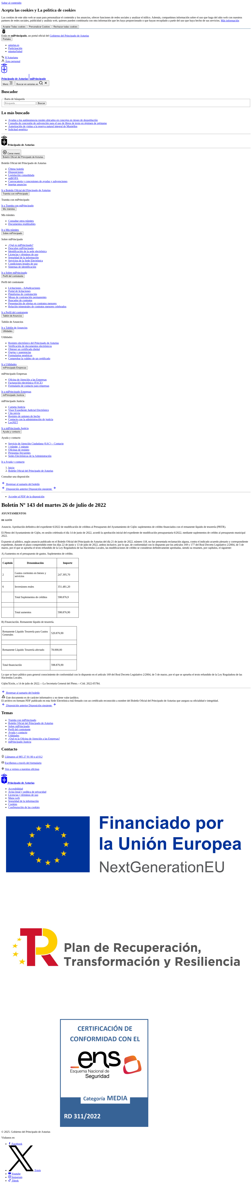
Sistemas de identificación (22, 266)
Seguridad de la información (23, 257)
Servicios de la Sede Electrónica (25, 260)
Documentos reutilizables (21, 224)
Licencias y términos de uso (23, 254)
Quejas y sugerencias (19, 352)
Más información (230, 20)
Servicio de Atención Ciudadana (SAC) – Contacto (36, 443)
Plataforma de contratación (22, 294)
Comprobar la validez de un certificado (29, 358)
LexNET (13, 422)
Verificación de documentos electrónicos (30, 346)
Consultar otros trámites (21, 220)
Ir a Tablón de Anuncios (14, 327)
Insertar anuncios (17, 184)
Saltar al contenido (11, 2)
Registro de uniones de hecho (24, 416)
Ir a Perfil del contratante (14, 312)
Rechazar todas (65, 26)
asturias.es (13, 45)
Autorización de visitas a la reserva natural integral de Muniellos (42, 126)
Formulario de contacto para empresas (28, 385)
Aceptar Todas (14, 26)
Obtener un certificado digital (24, 349)
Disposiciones (15, 172)
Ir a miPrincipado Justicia (15, 428)
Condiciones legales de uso (23, 263)
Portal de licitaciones (19, 291)
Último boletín (16, 168)
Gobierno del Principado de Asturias (69, 35)
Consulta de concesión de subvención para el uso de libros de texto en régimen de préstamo (57, 123)
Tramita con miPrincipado (22, 720)
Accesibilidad (15, 788)
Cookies (12, 804)
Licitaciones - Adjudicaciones (24, 287)
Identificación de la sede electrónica (27, 251)
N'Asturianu (11, 57)
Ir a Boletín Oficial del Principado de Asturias (26, 190)
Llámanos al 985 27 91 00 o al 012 (24, 756)
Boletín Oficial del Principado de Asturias (30, 470)
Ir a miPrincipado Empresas (16, 391)
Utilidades (13, 735)
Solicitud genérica (18, 129)
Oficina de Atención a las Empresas (27, 379)
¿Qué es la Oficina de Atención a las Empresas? (34, 738)
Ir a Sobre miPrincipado (14, 272)
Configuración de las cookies (24, 807)
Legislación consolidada (21, 175)
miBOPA (13, 178)
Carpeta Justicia (16, 406)
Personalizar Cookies (39, 26)
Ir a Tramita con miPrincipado (17, 205)
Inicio (11, 467)
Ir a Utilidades (9, 364)
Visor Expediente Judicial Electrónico (28, 410)
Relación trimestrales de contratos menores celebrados (37, 306)
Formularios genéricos (20, 355)
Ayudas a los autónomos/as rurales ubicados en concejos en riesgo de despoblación (53, 120)
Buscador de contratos (20, 300)
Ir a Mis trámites (10, 229)
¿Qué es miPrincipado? (20, 245)
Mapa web (14, 798)
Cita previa (14, 413)
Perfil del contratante (19, 729)
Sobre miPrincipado (19, 726)
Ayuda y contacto (17, 732)
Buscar (41, 103)
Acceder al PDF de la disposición (26, 496)
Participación (15, 48)
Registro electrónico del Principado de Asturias (33, 343)
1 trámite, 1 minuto (18, 446)
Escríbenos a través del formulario (23, 762)
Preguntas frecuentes (19, 452)
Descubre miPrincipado (21, 248)
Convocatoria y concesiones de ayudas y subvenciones (37, 181)
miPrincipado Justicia (19, 741)
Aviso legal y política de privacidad (27, 791)
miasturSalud (15, 51)
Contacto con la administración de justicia (30, 419)
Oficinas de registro (18, 449)
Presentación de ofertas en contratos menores (32, 303)
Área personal (12, 61)
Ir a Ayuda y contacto (13, 461)
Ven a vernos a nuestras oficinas (22, 769)
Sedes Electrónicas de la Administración (29, 455)
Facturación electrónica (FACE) (25, 382)
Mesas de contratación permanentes (27, 297)
